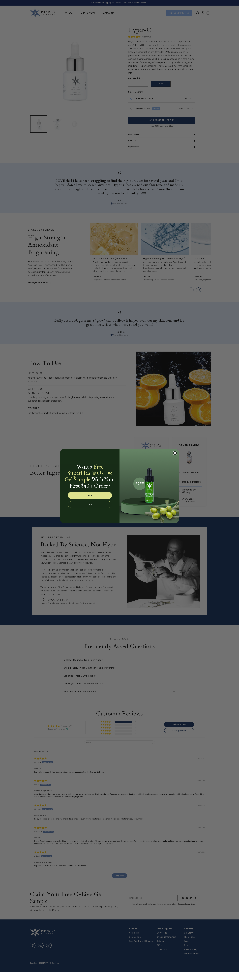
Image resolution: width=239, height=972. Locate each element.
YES (90, 495)
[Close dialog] (175, 453)
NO (90, 504)
